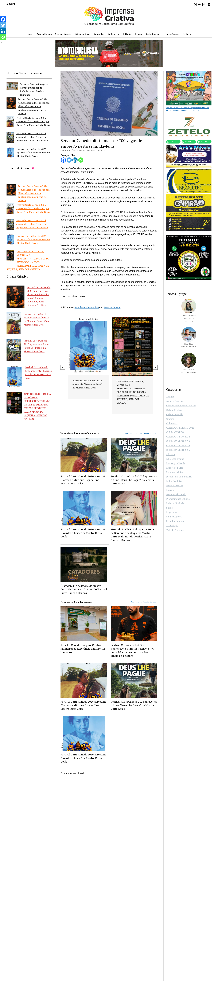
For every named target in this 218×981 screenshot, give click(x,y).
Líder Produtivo (174, 481)
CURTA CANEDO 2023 (178, 441)
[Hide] (1, 43)
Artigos (170, 396)
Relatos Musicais (175, 503)
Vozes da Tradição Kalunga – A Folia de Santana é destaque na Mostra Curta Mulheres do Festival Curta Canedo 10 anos (132, 535)
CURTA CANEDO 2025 (178, 450)
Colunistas (99, 33)
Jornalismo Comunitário (87, 307)
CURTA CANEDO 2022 (178, 436)
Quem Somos (172, 33)
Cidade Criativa (174, 410)
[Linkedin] (75, 160)
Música (170, 490)
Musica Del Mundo (176, 494)
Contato (187, 33)
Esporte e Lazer (174, 467)
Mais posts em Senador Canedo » (144, 602)
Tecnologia (172, 525)
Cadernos (112, 33)
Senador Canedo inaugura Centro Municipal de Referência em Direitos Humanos (83, 648)
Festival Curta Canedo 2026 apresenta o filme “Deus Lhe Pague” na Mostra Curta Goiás (32, 137)
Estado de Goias (174, 472)
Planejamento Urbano (178, 498)
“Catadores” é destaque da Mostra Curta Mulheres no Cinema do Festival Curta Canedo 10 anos (84, 589)
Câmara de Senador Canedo (181, 405)
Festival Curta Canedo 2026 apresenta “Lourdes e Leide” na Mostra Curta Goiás (33, 152)
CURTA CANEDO (175, 432)
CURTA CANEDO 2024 (178, 445)
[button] (62, 367)
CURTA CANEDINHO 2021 (180, 427)
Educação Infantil (175, 458)
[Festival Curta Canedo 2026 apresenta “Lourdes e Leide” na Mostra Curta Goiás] (10, 153)
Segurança (172, 512)
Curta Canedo (153, 33)
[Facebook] (63, 160)
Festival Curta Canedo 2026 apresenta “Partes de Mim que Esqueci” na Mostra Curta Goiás (33, 121)
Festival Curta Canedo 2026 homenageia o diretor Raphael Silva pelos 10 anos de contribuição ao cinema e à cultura (34, 106)
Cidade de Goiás (82, 33)
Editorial (127, 33)
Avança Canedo (44, 33)
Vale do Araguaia (175, 530)
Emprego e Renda (175, 463)
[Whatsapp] (80, 160)
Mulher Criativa (174, 485)
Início (30, 33)
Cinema (139, 33)
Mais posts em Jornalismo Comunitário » (141, 433)
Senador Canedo (63, 33)
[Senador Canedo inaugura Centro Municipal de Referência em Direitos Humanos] (12, 86)
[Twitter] (69, 160)
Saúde (169, 507)
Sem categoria (174, 516)
